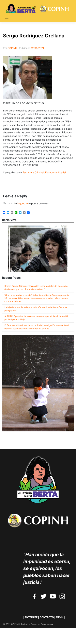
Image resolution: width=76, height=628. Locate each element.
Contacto (47, 617)
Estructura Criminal (33, 172)
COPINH (12, 48)
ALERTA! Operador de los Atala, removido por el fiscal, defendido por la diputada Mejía (36, 318)
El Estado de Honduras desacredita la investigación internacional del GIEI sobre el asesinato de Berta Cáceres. (36, 327)
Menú (59, 617)
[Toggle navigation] (6, 17)
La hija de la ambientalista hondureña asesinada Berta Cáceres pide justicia (35, 309)
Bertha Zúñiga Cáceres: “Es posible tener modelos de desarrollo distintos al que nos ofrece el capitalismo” (35, 288)
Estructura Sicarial (55, 172)
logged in (22, 203)
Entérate (31, 617)
